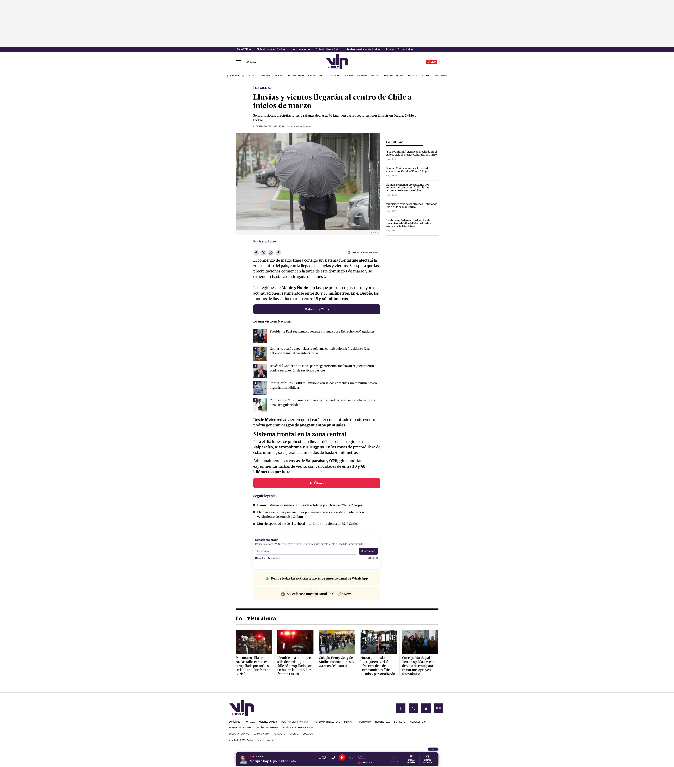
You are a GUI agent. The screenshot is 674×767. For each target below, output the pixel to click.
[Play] (342, 757)
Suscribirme (368, 551)
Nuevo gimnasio (300, 49)
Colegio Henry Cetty (328, 49)
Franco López (267, 241)
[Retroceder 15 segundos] (333, 757)
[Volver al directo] (362, 757)
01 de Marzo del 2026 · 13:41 (268, 126)
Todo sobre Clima (317, 309)
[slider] (336, 763)
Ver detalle (373, 558)
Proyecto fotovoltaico (399, 49)
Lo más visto (263, 321)
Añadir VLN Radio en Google (365, 252)
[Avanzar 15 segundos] (351, 757)
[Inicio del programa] (322, 757)
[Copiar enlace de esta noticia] (278, 253)
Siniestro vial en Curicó (271, 49)
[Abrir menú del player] (433, 749)
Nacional (263, 88)
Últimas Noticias (411, 761)
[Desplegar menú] (238, 62)
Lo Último (317, 483)
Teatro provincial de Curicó (363, 49)
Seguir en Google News (299, 126)
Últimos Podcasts (427, 761)
